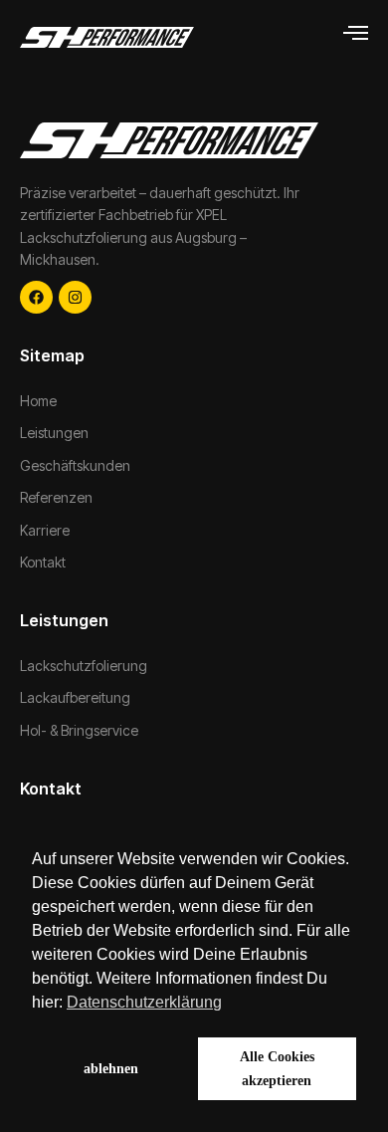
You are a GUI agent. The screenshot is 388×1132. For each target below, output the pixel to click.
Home (38, 400)
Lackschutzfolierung (83, 665)
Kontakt (43, 562)
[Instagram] (75, 297)
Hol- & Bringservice (79, 730)
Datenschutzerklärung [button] (144, 1002)
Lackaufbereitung (75, 697)
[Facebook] (36, 297)
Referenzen (56, 497)
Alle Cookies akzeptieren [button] (277, 1068)
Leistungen (54, 432)
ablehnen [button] (111, 1068)
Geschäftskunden (75, 465)
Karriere (45, 530)
